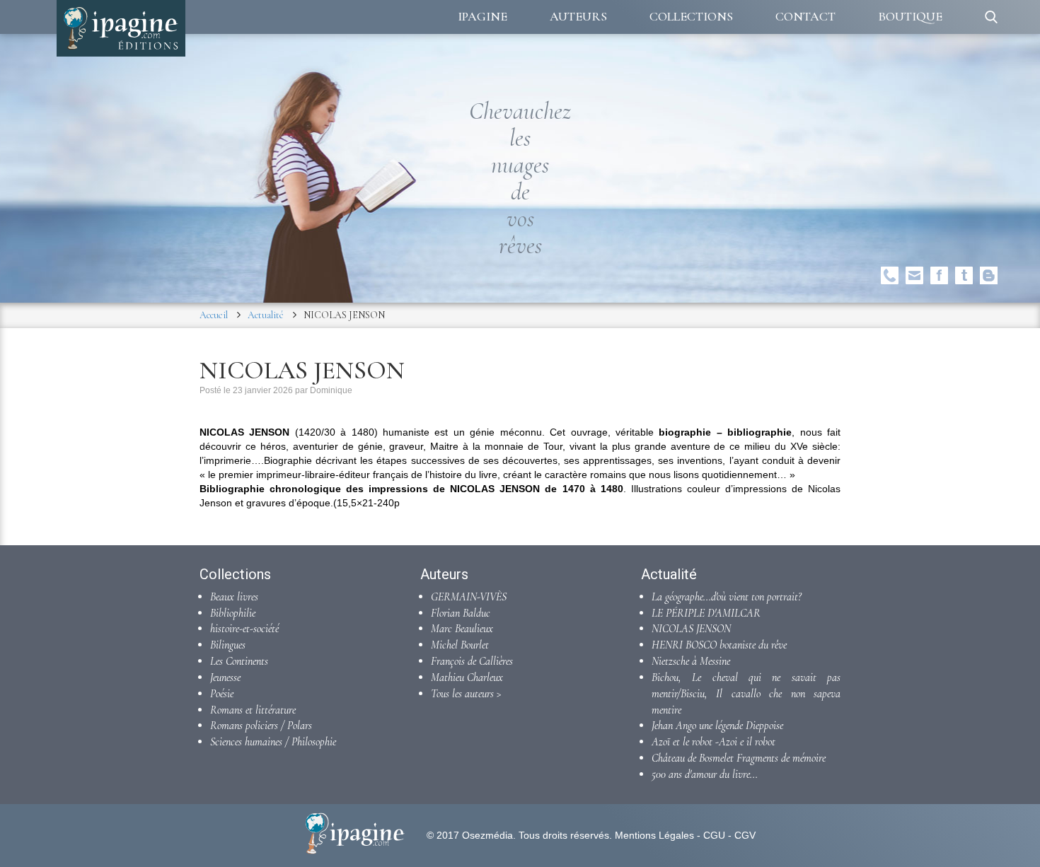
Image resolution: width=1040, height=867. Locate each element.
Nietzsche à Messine (691, 661)
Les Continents (239, 661)
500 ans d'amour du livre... (705, 774)
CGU (714, 835)
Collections (691, 16)
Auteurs (578, 16)
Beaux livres (234, 597)
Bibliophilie (232, 613)
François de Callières (472, 661)
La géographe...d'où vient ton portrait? (727, 597)
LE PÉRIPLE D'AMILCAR (706, 613)
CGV (745, 835)
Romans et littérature (253, 710)
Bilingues (227, 645)
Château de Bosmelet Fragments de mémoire (739, 758)
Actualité (266, 315)
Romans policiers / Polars (261, 725)
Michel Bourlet (460, 645)
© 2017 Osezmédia (470, 835)
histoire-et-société (244, 629)
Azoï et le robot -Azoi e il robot (713, 742)
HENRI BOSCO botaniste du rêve (719, 645)
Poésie (221, 694)
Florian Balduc (460, 613)
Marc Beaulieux (462, 629)
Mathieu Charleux (467, 677)
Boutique (910, 16)
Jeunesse (225, 677)
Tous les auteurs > (466, 694)
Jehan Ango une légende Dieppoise (717, 725)
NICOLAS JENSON (691, 629)
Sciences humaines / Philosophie (273, 742)
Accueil (214, 315)
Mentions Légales (654, 835)
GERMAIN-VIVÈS (469, 597)
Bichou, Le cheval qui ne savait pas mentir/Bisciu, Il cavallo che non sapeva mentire (746, 693)
